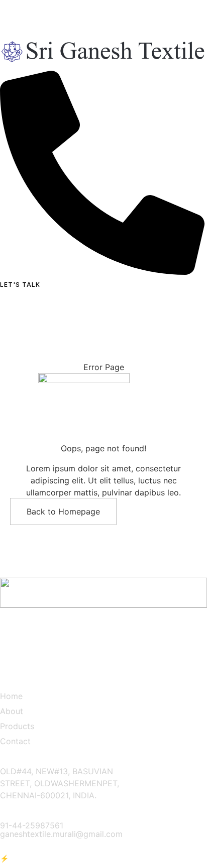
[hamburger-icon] (197, 68)
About (11, 711)
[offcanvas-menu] (4, 295)
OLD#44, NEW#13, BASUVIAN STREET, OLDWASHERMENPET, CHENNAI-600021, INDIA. (59, 783)
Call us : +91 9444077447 (48, 6)
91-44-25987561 (31, 825)
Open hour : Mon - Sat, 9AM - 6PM (66, 18)
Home (11, 696)
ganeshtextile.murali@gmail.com (61, 834)
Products (17, 726)
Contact (15, 741)
